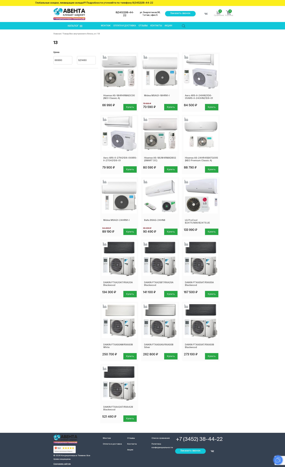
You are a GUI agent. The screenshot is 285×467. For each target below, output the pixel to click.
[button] (75, 26)
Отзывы (143, 26)
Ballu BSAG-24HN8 (154, 220)
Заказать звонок (180, 13)
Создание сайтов (62, 464)
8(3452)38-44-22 (125, 14)
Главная (57, 34)
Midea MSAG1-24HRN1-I (116, 220)
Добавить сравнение (105, 57)
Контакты (156, 26)
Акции (168, 26)
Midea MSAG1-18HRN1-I (157, 95)
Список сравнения (161, 438)
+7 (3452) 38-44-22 (199, 439)
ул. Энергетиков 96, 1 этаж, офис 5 (150, 13)
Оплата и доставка (124, 26)
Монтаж (106, 26)
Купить (130, 107)
